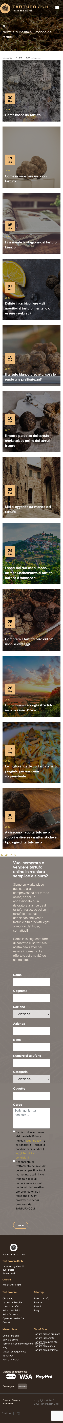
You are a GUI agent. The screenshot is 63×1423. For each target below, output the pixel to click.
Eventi (37, 1306)
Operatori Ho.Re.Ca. (14, 1318)
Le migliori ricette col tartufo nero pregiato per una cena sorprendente (31, 771)
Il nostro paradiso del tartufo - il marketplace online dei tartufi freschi (29, 440)
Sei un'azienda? (11, 1314)
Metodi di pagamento (14, 1351)
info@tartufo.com (12, 1284)
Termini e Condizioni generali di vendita (24, 1343)
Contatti (7, 1322)
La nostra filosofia (12, 1302)
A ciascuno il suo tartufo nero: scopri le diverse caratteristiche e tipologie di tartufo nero (30, 837)
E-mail (17, 1039)
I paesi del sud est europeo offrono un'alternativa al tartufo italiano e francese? (29, 573)
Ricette (38, 1302)
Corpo (17, 1104)
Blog (36, 1310)
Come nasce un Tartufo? (23, 115)
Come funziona (11, 1336)
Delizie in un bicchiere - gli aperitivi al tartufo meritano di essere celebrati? (28, 308)
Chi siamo (8, 1298)
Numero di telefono (27, 1055)
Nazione (19, 1007)
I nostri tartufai (10, 1306)
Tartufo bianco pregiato (47, 1334)
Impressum (8, 1403)
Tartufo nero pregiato (45, 1342)
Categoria (20, 1072)
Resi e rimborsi (10, 1359)
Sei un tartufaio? (11, 1310)
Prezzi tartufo (41, 1298)
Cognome (20, 990)
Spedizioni (8, 1355)
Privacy (6, 1400)
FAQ (5, 1347)
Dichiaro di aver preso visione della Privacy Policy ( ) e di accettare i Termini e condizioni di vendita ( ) (30, 1144)
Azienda (19, 1023)
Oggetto (19, 1088)
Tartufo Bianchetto (44, 1338)
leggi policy (33, 1140)
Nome (17, 975)
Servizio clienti (10, 1339)
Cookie (15, 1400)
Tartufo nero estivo (44, 1346)
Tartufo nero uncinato (46, 1350)
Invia (21, 1225)
